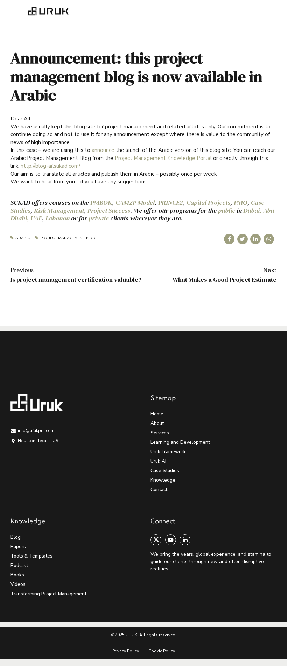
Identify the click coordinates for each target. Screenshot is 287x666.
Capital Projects (208, 202)
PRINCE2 (170, 202)
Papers (18, 546)
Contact (158, 489)
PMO (240, 202)
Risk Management (59, 210)
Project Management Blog (68, 238)
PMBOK (101, 202)
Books (17, 575)
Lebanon (58, 218)
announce (103, 150)
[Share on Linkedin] (255, 239)
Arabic (22, 238)
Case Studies (164, 470)
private (99, 218)
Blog (15, 537)
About (157, 423)
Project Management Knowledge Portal (163, 158)
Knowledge (162, 480)
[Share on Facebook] (229, 239)
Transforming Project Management (48, 593)
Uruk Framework (168, 451)
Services (159, 432)
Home (156, 414)
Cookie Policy (161, 651)
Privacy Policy (125, 651)
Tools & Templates (31, 556)
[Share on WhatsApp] (269, 239)
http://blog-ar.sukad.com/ (50, 165)
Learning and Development (180, 442)
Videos (18, 584)
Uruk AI (158, 461)
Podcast (19, 565)
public (226, 210)
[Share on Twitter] (242, 239)
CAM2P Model (135, 202)
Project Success (109, 210)
